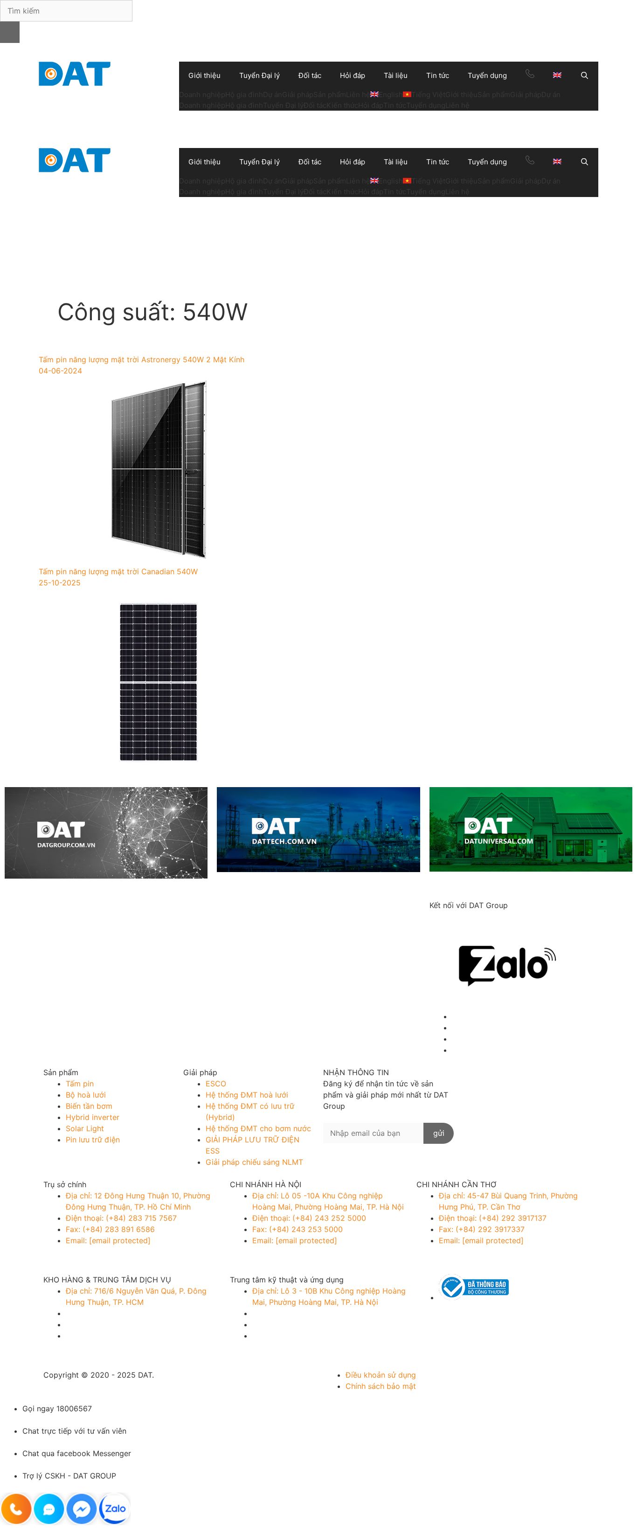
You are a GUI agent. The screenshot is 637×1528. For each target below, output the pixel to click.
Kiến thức (342, 105)
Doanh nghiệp (202, 94)
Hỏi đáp (352, 75)
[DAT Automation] (318, 831)
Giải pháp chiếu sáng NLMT (254, 1162)
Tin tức (437, 75)
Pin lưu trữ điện (93, 1139)
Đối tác (309, 75)
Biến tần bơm (89, 1106)
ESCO (216, 1083)
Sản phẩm (329, 94)
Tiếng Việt (428, 94)
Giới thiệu (204, 75)
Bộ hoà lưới (86, 1094)
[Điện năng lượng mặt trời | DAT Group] (75, 72)
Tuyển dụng (487, 75)
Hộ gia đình (244, 94)
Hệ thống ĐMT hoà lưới (247, 1094)
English (391, 94)
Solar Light (85, 1128)
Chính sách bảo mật (381, 1386)
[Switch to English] (557, 76)
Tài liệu (396, 75)
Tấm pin (80, 1083)
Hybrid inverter (92, 1117)
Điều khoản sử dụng (381, 1375)
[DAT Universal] (530, 830)
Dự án (272, 94)
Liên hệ (358, 94)
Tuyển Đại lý (259, 75)
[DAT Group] (106, 834)
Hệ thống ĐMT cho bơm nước (258, 1128)
